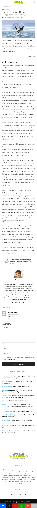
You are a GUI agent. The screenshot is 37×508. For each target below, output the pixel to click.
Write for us (8, 501)
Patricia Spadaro (6, 395)
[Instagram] (16, 303)
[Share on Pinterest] (15, 505)
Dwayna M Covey (7, 404)
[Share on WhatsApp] (21, 505)
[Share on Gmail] (28, 505)
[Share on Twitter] (9, 505)
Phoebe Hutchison (7, 411)
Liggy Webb (5, 390)
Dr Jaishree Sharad (7, 425)
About (22, 501)
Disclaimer (26, 503)
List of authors (15, 501)
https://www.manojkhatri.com (19, 282)
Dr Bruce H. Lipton (7, 376)
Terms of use (19, 503)
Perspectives (5, 9)
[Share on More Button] (34, 505)
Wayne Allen (5, 381)
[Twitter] (24, 303)
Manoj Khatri (9, 18)
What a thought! (29, 294)
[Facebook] (13, 303)
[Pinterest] (20, 303)
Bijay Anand (5, 400)
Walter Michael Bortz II (8, 415)
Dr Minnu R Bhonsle (7, 430)
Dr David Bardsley (7, 386)
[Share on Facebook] (3, 505)
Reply (9, 318)
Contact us (27, 501)
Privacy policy (11, 503)
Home (3, 6)
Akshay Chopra (6, 420)
